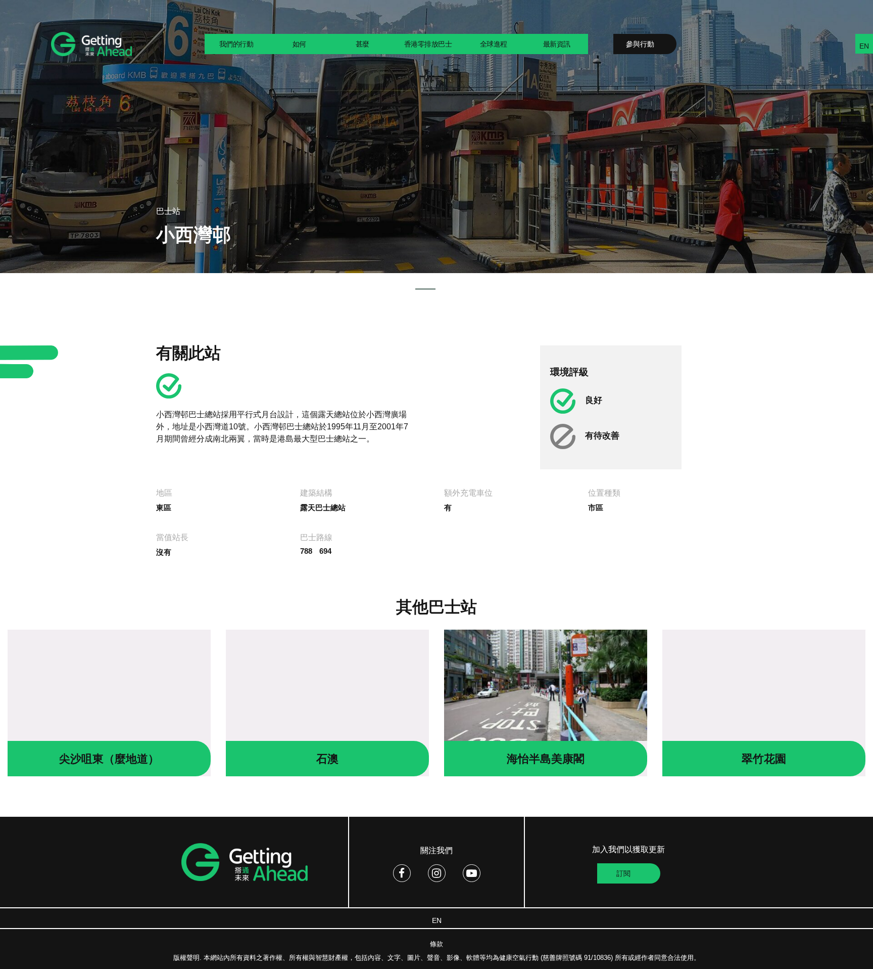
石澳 (327, 759)
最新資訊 (556, 44)
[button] (425, 289)
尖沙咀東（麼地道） (109, 759)
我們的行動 (236, 44)
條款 (436, 944)
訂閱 (623, 873)
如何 (299, 44)
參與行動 (640, 44)
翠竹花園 (764, 759)
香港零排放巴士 (428, 44)
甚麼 (362, 44)
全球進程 (493, 44)
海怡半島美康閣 (546, 759)
